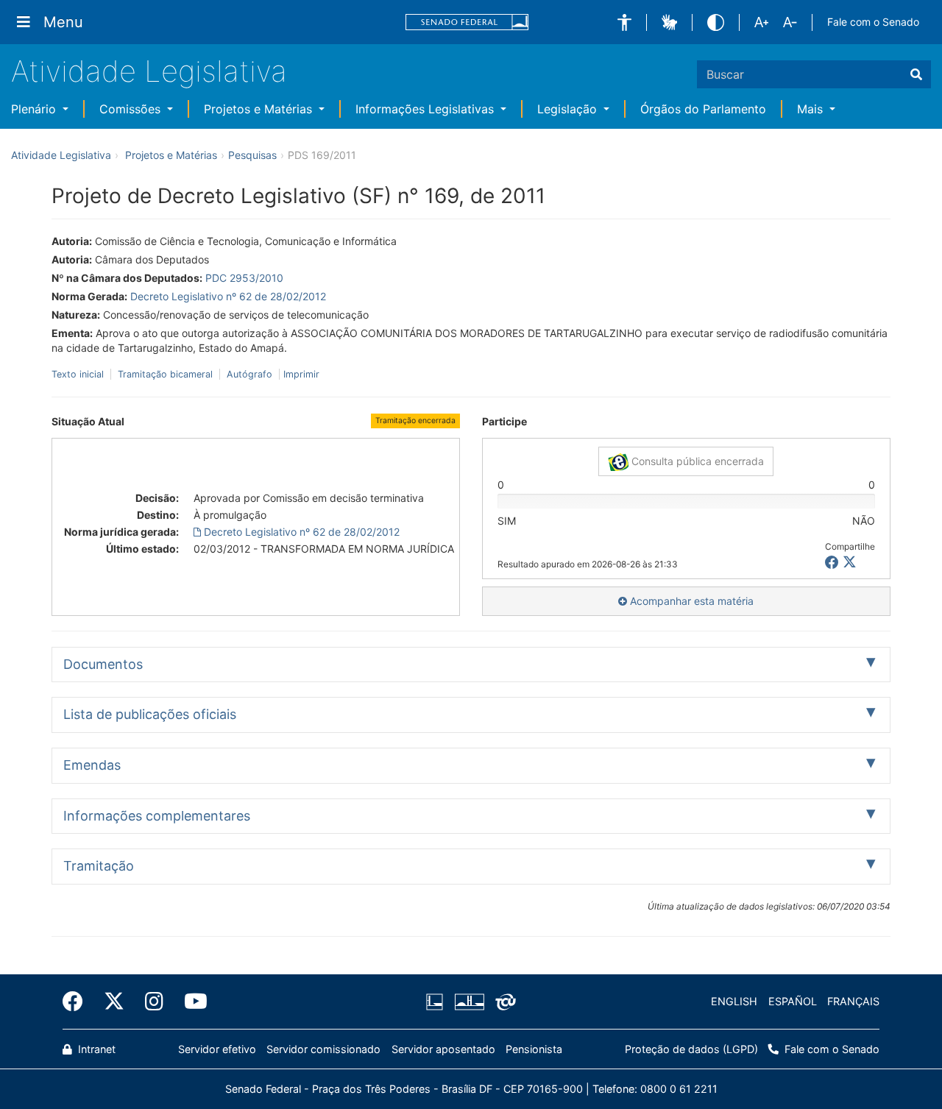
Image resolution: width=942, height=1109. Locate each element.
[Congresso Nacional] (468, 1001)
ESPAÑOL (792, 1001)
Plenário (35, 109)
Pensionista (534, 1049)
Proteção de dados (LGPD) (691, 1049)
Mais (811, 109)
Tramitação (98, 866)
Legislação (569, 109)
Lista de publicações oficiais (149, 714)
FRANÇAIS (853, 1001)
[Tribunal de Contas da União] (503, 1001)
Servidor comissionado (323, 1049)
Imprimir (301, 374)
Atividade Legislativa (149, 71)
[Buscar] (916, 74)
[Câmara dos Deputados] (437, 1001)
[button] (624, 22)
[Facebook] (78, 1001)
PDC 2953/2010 (244, 278)
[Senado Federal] (467, 22)
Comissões (131, 109)
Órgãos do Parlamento (703, 109)
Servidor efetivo (217, 1049)
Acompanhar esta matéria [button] (690, 601)
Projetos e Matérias (260, 109)
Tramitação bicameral (165, 374)
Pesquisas (252, 155)
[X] (850, 562)
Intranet (95, 1049)
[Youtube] (191, 1001)
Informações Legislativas (426, 109)
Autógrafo (249, 374)
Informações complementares (156, 815)
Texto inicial (79, 374)
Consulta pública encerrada (696, 461)
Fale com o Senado (873, 21)
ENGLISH (734, 1001)
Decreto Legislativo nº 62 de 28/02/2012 (228, 296)
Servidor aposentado (443, 1049)
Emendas (92, 765)
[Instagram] (154, 1001)
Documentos (103, 664)
